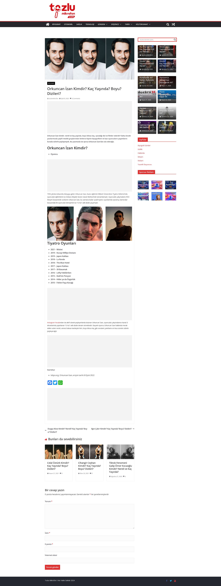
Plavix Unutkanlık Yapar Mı (164, 94)
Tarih (127, 24)
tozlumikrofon (53, 98)
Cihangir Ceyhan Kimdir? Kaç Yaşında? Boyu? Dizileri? (89, 465)
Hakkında (141, 153)
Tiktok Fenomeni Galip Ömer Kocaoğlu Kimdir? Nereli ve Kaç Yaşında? (120, 467)
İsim (47, 533)
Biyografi (56, 24)
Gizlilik (140, 149)
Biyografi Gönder (144, 145)
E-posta (49, 544)
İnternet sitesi (51, 555)
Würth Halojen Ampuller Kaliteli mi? (167, 110)
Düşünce (115, 24)
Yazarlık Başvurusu (145, 164)
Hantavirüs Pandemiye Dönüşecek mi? (166, 80)
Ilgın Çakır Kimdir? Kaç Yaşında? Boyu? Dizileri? (111, 428)
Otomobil (68, 24)
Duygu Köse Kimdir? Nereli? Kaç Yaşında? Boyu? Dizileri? (67, 430)
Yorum (48, 501)
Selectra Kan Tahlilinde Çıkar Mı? (146, 94)
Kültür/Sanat (142, 24)
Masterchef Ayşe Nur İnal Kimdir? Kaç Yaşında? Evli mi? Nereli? (147, 48)
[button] (106, 24)
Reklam (140, 161)
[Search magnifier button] (174, 39)
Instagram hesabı (53, 322)
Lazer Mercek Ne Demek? (167, 126)
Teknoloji (90, 24)
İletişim (140, 157)
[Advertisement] (89, 117)
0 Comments (76, 98)
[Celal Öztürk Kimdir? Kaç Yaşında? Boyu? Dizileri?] (58, 446)
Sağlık (79, 24)
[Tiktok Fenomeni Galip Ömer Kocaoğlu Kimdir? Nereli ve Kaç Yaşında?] (120, 446)
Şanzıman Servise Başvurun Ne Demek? (145, 109)
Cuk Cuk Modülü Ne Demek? (147, 126)
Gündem (101, 24)
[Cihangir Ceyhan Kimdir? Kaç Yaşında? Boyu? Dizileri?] (89, 446)
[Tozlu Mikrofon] (47, 24)
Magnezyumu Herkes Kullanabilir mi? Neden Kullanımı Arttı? (147, 78)
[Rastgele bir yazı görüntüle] (173, 24)
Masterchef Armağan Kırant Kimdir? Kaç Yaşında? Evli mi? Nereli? (167, 47)
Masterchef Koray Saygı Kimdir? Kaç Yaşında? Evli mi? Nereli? (147, 61)
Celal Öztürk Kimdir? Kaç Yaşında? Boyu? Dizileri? (58, 465)
